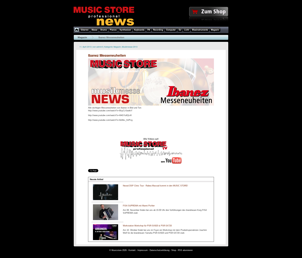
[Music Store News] (104, 25)
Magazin (82, 37)
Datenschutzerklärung (159, 250)
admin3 (99, 46)
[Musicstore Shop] (151, 26)
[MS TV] (151, 163)
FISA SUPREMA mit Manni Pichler (139, 205)
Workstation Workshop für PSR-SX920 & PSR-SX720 (147, 225)
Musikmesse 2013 (129, 46)
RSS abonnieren (185, 250)
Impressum (142, 250)
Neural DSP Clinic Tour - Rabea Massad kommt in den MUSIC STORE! (155, 185)
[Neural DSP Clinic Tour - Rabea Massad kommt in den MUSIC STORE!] (105, 199)
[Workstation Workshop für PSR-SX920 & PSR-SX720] (105, 239)
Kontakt (132, 250)
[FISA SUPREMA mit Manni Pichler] (105, 219)
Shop (173, 250)
